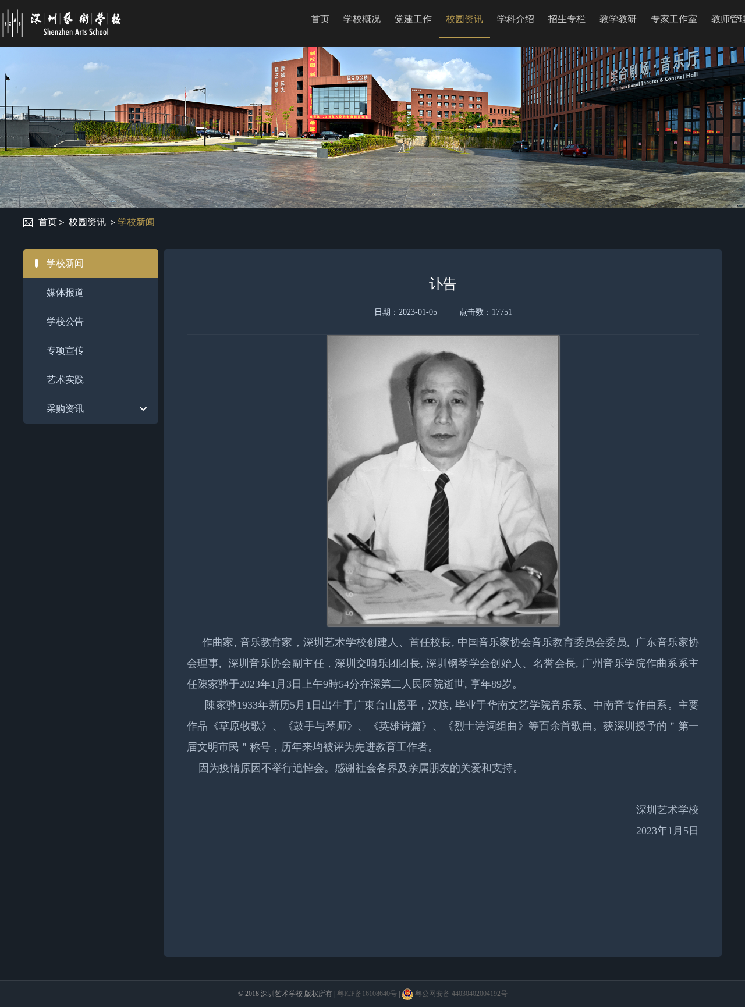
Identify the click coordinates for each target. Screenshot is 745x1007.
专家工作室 (674, 19)
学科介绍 (515, 19)
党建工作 (413, 19)
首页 (320, 19)
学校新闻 (136, 222)
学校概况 (362, 19)
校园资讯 (464, 19)
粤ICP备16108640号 (367, 994)
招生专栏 (567, 19)
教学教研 (618, 19)
